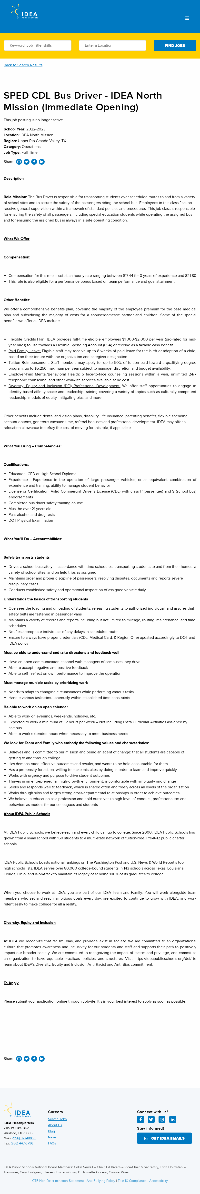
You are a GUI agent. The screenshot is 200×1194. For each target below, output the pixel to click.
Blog (51, 1131)
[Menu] (187, 18)
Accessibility (158, 1181)
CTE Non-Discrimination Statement (58, 1181)
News (52, 1137)
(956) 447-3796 (22, 1143)
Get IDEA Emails (166, 1138)
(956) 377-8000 (24, 1138)
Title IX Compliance (132, 1181)
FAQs (52, 1143)
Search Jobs (57, 1119)
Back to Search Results (23, 65)
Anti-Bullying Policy (101, 1181)
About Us (55, 1125)
